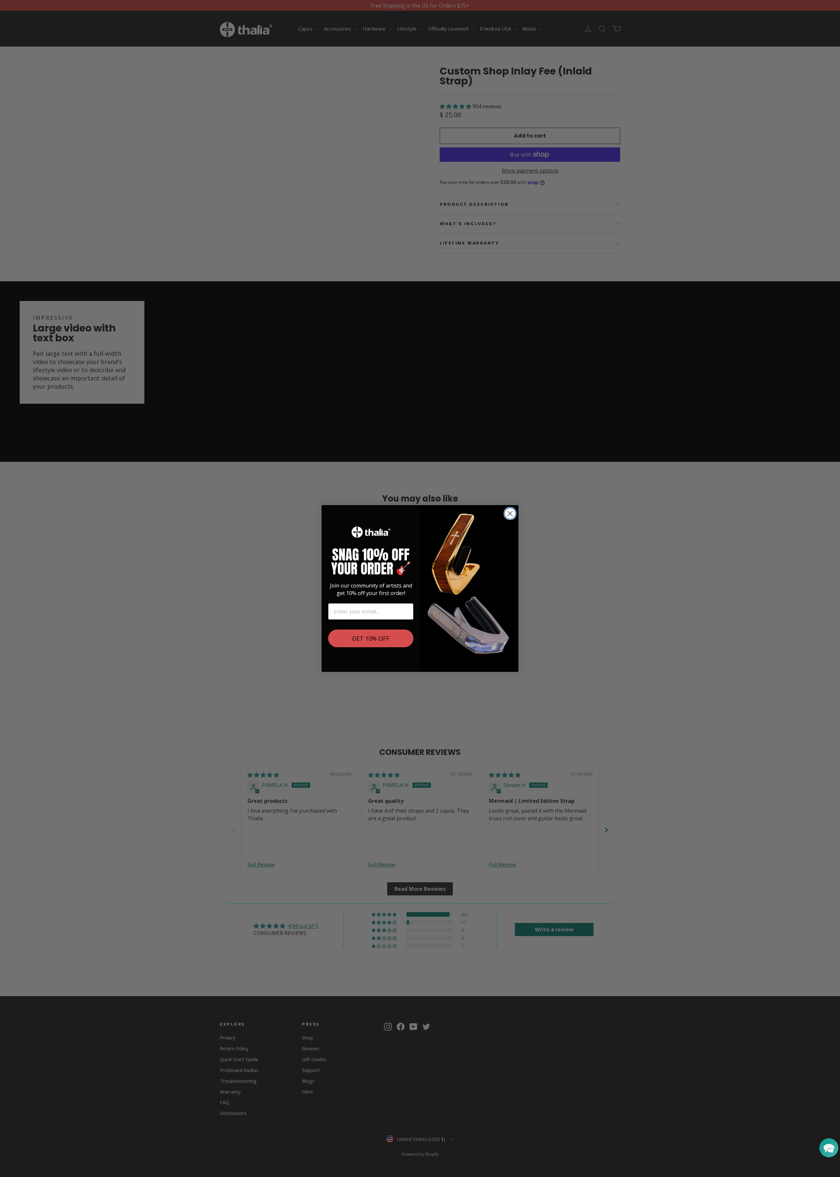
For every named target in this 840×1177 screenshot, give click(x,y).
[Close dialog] (510, 513)
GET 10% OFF (370, 638)
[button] (828, 1147)
